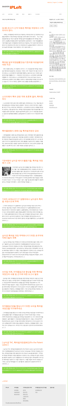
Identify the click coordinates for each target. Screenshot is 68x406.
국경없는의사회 (61, 37)
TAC (39, 368)
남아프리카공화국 (31, 224)
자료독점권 (60, 57)
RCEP (57, 34)
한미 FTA (25, 392)
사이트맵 (60, 2)
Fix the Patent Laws (32, 188)
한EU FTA (25, 394)
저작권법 (16, 390)
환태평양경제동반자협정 (57, 68)
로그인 (51, 101)
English (55, 2)
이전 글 (4, 381)
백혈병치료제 (61, 46)
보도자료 (10, 14)
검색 (60, 14)
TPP (51, 36)
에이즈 (59, 51)
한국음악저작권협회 (57, 63)
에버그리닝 (52, 51)
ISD (52, 34)
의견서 (8, 85)
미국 (51, 45)
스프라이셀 (59, 49)
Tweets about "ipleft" (54, 92)
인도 (51, 55)
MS (54, 34)
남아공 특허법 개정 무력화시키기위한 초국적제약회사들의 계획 (22, 236)
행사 (23, 14)
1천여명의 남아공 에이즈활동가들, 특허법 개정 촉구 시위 (22, 161)
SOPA (60, 34)
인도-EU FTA (60, 55)
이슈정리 (37, 14)
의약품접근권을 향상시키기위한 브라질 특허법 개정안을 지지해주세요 (22, 307)
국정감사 (51, 39)
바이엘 (56, 46)
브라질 (29, 295)
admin (36, 51)
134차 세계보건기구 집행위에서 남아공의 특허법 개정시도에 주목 (22, 200)
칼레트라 (57, 59)
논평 (7, 51)
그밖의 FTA (25, 396)
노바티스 (57, 41)
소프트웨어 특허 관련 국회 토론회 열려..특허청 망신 (22, 97)
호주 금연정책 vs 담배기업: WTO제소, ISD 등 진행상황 (57, 81)
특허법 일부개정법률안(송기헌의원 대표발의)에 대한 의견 (22, 63)
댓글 (51, 105)
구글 (55, 37)
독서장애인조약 (59, 43)
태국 (60, 59)
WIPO (24, 398)
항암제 (53, 65)
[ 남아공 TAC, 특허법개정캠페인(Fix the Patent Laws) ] (22, 343)
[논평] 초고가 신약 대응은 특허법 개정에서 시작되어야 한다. (23, 29)
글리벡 (57, 39)
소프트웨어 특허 (31, 120)
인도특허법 (53, 57)
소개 (3, 14)
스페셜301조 (54, 49)
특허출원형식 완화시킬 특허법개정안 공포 (20, 130)
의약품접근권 (12, 51)
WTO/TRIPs (25, 400)
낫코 (62, 39)
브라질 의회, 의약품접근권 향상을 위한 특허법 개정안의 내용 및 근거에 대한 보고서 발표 (22, 272)
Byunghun (52, 79)
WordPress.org (53, 107)
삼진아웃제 (56, 47)
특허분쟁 (56, 62)
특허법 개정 (19, 51)
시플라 (63, 49)
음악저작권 (58, 52)
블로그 (30, 14)
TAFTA (63, 34)
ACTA (24, 390)
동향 (17, 14)
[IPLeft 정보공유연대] (12, 8)
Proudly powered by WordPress (13, 403)
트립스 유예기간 (60, 60)
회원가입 (49, 2)
